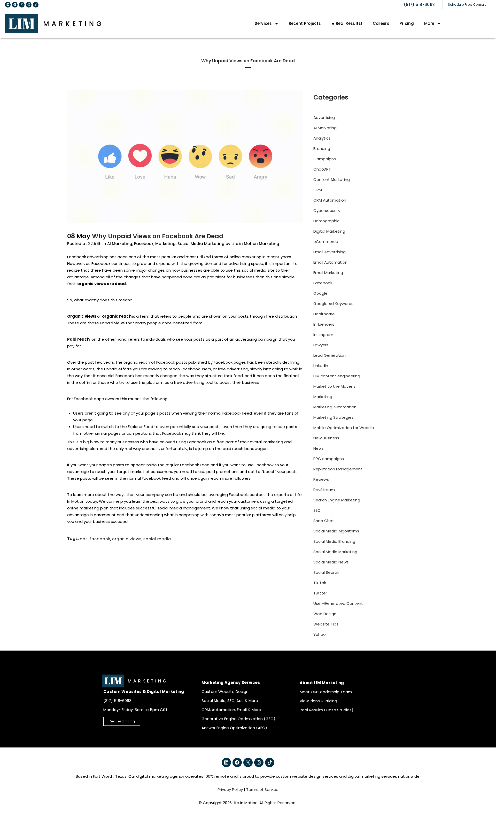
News (318, 448)
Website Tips (325, 624)
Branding (321, 148)
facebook (100, 538)
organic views (127, 538)
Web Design (324, 613)
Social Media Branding (334, 541)
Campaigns (324, 159)
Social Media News (331, 562)
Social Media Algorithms (336, 531)
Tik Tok (319, 582)
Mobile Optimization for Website (344, 427)
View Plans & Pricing (318, 701)
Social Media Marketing (200, 243)
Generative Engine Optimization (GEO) (238, 718)
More (429, 23)
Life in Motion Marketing (255, 243)
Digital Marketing (329, 231)
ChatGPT (322, 169)
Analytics (322, 138)
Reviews (321, 479)
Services (263, 23)
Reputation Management (337, 469)
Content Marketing (331, 179)
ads (84, 538)
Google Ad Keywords (333, 303)
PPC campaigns (328, 458)
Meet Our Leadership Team (326, 691)
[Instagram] (29, 4)
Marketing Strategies (333, 417)
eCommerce (325, 241)
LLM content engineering (336, 376)
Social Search (326, 572)
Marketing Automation (335, 407)
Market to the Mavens (334, 386)
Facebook (143, 243)
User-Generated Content (338, 603)
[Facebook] (15, 4)
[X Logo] (22, 4)
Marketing (165, 243)
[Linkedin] (8, 4)
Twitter (320, 593)
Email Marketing (328, 272)
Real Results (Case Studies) (326, 710)
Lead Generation (329, 355)
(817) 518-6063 (419, 4)
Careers (381, 23)
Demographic (326, 221)
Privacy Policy (230, 789)
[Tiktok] (35, 4)
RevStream (324, 489)
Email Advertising (329, 252)
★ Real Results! (346, 23)
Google (320, 293)
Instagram (323, 334)
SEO (317, 510)
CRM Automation (329, 200)
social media (157, 538)
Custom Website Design (225, 691)
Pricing (407, 23)
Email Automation (330, 262)
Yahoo (319, 634)
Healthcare (324, 314)
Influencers (323, 324)
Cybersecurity (326, 210)
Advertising (324, 117)
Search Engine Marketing (336, 500)
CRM (317, 190)
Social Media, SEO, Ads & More (230, 700)
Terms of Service (262, 789)
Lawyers (321, 345)
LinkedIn (320, 365)
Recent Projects (305, 23)
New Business (326, 438)
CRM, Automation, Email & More (231, 709)
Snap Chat (323, 520)
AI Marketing (119, 243)
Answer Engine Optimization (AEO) (234, 727)
